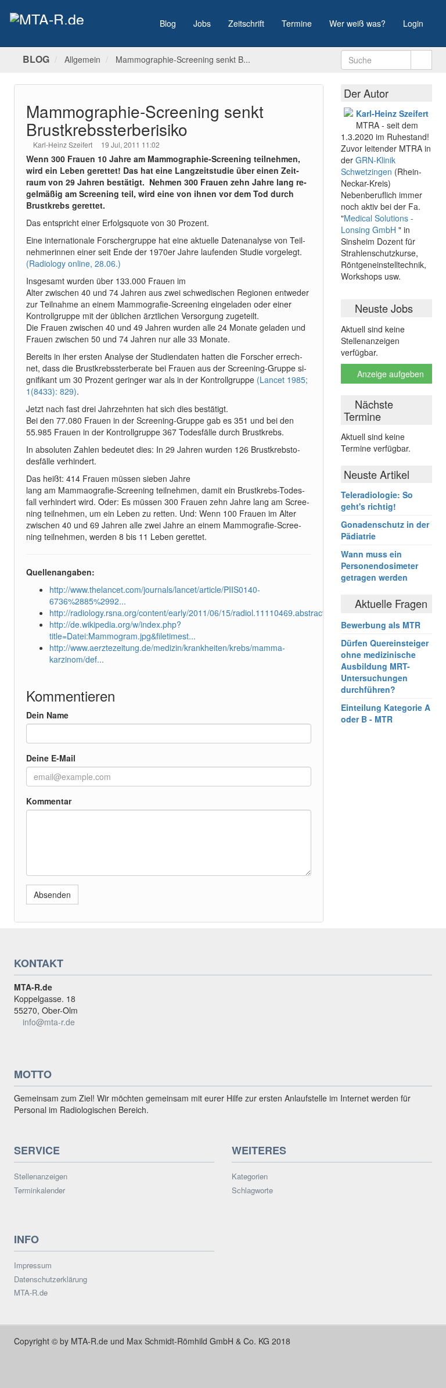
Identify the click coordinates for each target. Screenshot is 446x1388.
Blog (168, 23)
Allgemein (82, 59)
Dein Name (47, 715)
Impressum (33, 1265)
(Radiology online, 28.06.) (73, 263)
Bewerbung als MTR (380, 625)
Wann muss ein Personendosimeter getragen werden (379, 565)
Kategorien (250, 1176)
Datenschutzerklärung (50, 1279)
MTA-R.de (31, 1292)
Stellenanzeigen (40, 1176)
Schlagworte (252, 1190)
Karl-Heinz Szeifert (63, 144)
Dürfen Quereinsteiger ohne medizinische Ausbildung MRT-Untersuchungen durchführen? (385, 666)
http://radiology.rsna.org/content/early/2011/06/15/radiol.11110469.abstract (187, 612)
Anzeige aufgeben (389, 374)
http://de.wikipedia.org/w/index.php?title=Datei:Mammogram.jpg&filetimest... (122, 630)
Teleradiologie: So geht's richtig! (377, 500)
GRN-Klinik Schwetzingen (368, 165)
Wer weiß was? (357, 23)
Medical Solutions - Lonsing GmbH (377, 223)
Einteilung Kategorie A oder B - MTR (385, 713)
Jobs (202, 23)
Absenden (52, 894)
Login (413, 23)
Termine (297, 23)
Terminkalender (39, 1190)
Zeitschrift (246, 23)
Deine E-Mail (50, 758)
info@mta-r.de (49, 1022)
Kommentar (48, 801)
